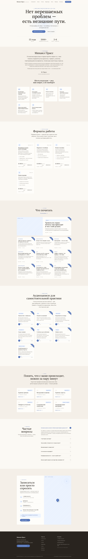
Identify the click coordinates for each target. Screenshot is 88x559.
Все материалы (44, 213)
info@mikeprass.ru (60, 542)
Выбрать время (24, 520)
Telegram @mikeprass (61, 540)
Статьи (42, 1)
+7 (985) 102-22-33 (60, 538)
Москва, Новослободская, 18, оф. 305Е (63, 545)
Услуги (38, 1)
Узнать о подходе (51, 31)
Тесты (52, 1)
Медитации (47, 1)
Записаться (68, 1)
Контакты (61, 1)
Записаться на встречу (38, 31)
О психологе (33, 1)
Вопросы (56, 1)
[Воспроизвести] (19, 324)
